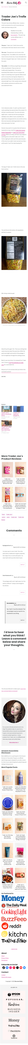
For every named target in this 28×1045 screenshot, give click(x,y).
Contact (3, 975)
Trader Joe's (6, 6)
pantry (3, 517)
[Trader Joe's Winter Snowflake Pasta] (6, 409)
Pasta (3, 514)
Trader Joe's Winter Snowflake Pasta (6, 414)
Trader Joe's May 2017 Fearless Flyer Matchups (6, 428)
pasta (8, 517)
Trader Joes (14, 517)
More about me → (14, 742)
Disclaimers (4, 960)
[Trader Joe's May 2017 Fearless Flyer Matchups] (6, 423)
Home (2, 6)
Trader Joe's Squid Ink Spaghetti (16, 414)
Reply (22, 564)
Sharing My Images (6, 977)
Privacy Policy (5, 958)
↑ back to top (14, 949)
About (2, 956)
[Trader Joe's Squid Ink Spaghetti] (18, 409)
